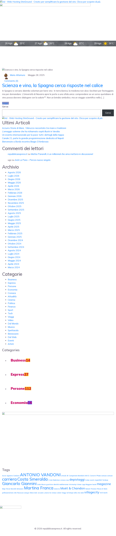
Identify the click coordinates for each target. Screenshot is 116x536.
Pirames (93, 489)
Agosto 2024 (14, 250)
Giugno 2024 (14, 257)
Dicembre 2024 (15, 240)
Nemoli (87, 489)
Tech (10, 313)
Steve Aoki (33, 493)
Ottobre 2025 (14, 206)
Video (10, 320)
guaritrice (49, 484)
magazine (104, 484)
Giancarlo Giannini (19, 483)
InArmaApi (73, 484)
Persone (12, 286)
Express (12, 283)
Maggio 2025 (14, 223)
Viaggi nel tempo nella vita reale (73, 493)
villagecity (91, 492)
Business (12, 279)
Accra (4, 476)
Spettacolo (13, 330)
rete (15, 493)
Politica (11, 303)
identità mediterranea (60, 484)
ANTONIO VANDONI (40, 474)
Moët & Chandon (72, 488)
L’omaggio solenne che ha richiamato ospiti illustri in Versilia (31, 131)
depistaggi (77, 479)
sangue (26, 493)
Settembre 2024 (16, 247)
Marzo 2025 (14, 230)
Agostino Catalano (13, 476)
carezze (109, 476)
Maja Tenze (6, 489)
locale (94, 484)
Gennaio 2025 (15, 237)
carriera (9, 479)
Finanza (11, 306)
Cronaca (12, 293)
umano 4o (47, 493)
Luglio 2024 (13, 253)
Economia (12, 289)
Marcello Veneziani (17, 489)
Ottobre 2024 (14, 243)
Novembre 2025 (16, 203)
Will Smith (104, 493)
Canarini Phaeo (95, 476)
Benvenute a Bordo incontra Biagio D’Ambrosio (25, 141)
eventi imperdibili (96, 480)
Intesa (79, 484)
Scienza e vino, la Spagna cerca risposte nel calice (52, 85)
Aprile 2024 (13, 264)
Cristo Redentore (54, 480)
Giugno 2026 (14, 179)
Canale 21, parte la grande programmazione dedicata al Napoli (33, 138)
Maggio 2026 (14, 182)
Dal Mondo (13, 323)
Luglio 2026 (13, 175)
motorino (57, 489)
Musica (11, 327)
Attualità (12, 296)
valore (59, 493)
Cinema (11, 300)
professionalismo (7, 493)
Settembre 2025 (16, 209)
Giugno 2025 (14, 220)
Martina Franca (38, 487)
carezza (104, 476)
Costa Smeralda (32, 479)
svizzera (41, 493)
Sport (10, 310)
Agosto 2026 (14, 172)
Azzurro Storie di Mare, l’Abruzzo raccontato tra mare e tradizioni (34, 128)
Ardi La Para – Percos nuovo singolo (33, 160)
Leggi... (5, 103)
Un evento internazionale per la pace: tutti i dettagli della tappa (33, 135)
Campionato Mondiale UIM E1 (79, 476)
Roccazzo (20, 493)
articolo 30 (64, 476)
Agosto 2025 (14, 213)
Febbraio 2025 (15, 233)
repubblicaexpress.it (17, 154)
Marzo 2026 (14, 189)
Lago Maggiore (87, 484)
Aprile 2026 (13, 186)
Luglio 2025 (13, 216)
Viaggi (11, 316)
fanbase (105, 480)
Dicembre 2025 (15, 199)
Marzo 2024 (14, 267)
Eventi (11, 340)
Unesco (53, 493)
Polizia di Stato (102, 489)
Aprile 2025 (13, 226)
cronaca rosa (64, 480)
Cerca (5, 106)
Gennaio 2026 (15, 196)
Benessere (13, 333)
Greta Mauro (41, 484)
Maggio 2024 (14, 260)
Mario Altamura (17, 75)
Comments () (11, 81)
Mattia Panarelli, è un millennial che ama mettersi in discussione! (62, 154)
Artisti (11, 344)
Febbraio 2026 (15, 192)
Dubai (87, 480)
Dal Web (12, 337)
